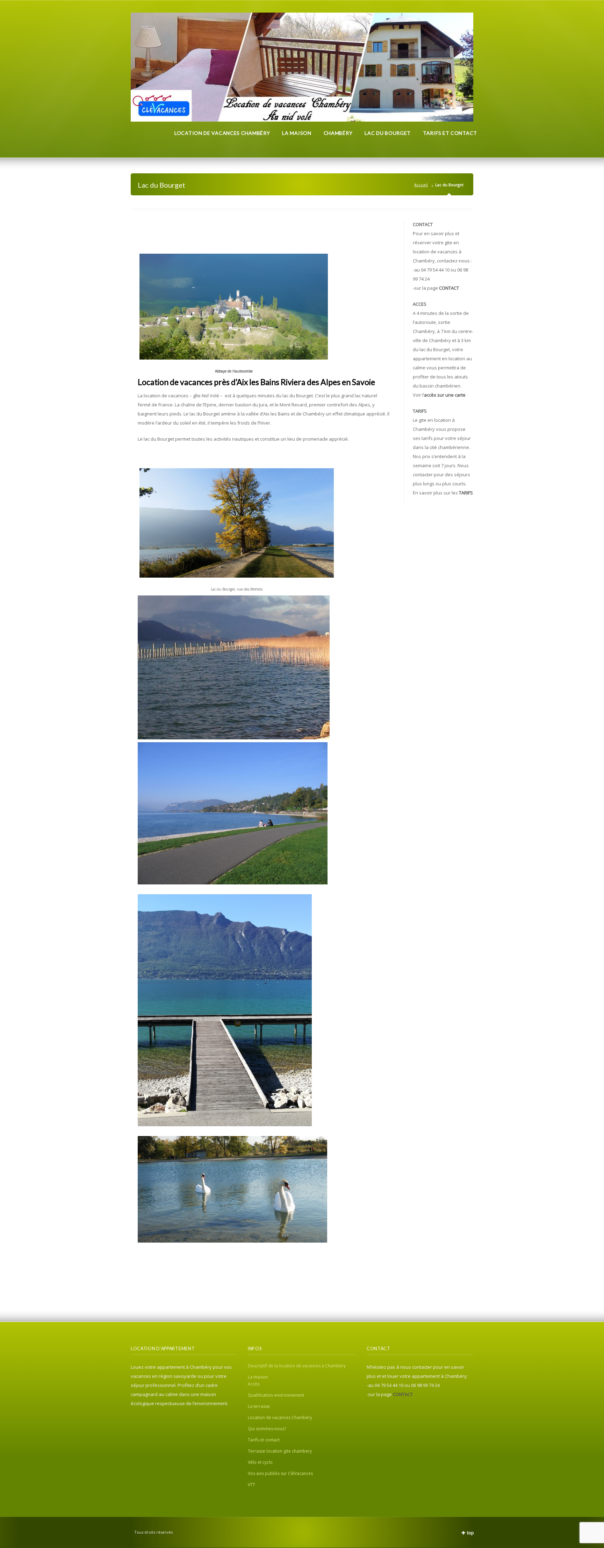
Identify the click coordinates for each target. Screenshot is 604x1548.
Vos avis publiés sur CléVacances (280, 1473)
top (470, 1533)
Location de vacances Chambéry (280, 1417)
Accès (253, 1384)
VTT (251, 1485)
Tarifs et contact (264, 1440)
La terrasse (259, 1406)
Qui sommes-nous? (267, 1429)
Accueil (421, 184)
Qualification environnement (276, 1395)
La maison (258, 1377)
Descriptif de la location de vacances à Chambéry (297, 1366)
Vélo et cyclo (260, 1462)
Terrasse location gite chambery (280, 1451)
